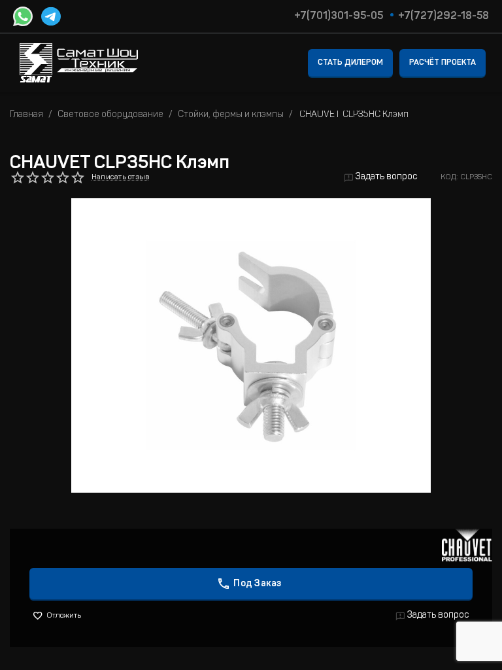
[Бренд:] (467, 545)
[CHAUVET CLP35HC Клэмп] (251, 345)
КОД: (449, 177)
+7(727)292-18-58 (443, 16)
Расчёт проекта (442, 63)
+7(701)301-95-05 (338, 16)
